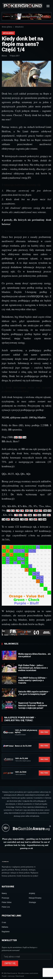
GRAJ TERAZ (44, 732)
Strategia (32, 902)
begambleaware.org (35, 845)
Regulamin (6, 931)
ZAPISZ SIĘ (9, 963)
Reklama (5, 927)
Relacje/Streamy (35, 898)
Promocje (5, 898)
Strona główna (7, 27)
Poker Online (6, 902)
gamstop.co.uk (26, 848)
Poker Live (6, 907)
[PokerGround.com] (22, 6)
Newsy (4, 893)
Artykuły (32, 893)
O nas (4, 922)
